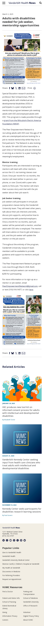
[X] (17, 540)
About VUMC (28, 620)
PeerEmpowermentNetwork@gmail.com (20, 286)
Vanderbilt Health (8, 556)
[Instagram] (14, 540)
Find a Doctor (7, 591)
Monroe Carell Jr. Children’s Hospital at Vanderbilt (20, 564)
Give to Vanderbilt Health (11, 552)
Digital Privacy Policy (31, 616)
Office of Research (30, 606)
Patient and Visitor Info (11, 598)
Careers (5, 620)
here (31, 289)
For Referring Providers (11, 575)
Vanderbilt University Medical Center (16, 560)
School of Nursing (9, 602)
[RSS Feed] (3, 540)
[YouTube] (10, 540)
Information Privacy (9, 616)
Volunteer (27, 612)
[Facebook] (7, 540)
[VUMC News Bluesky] (24, 540)
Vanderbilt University (31, 602)
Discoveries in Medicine (11, 571)
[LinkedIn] (21, 540)
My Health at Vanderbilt (11, 568)
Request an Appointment (11, 579)
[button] (3, 3)
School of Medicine (30, 598)
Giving (4, 612)
